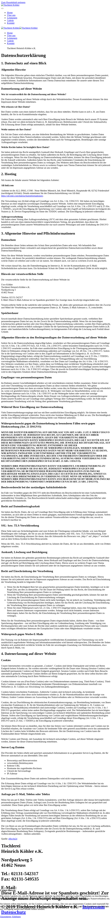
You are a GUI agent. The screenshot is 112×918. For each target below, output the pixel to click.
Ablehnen (16, 916)
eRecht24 (12, 839)
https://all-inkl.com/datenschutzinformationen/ (22, 196)
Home (10, 12)
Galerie (10, 20)
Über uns (11, 15)
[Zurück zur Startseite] (10, 5)
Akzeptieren (5, 916)
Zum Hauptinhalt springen (13, 2)
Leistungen (12, 18)
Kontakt (10, 23)
